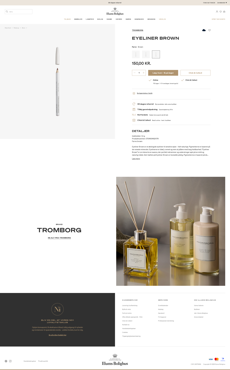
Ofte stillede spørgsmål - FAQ (132, 317)
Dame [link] (109, 19)
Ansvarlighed (198, 317)
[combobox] (18, 11)
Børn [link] (128, 19)
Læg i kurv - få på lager (163, 73)
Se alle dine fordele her (57, 335)
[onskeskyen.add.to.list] (204, 30)
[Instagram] (10, 361)
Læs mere (136, 158)
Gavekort (161, 313)
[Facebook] (6, 361)
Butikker (197, 309)
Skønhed (8, 28)
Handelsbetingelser (129, 328)
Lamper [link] (90, 19)
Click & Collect (195, 73)
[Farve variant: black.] (136, 54)
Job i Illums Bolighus (201, 313)
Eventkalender (163, 305)
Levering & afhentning (129, 305)
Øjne (24, 28)
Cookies (125, 332)
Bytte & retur (126, 309)
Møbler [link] (78, 19)
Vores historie (198, 305)
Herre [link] (119, 19)
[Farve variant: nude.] (146, 54)
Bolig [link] (100, 19)
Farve (137, 47)
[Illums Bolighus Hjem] (115, 11)
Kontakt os (125, 325)
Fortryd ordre (127, 313)
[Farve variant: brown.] (156, 54)
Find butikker (209, 3)
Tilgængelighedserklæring (131, 336)
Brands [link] (151, 19)
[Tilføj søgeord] (7, 12)
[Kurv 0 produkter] (224, 11)
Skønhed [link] (139, 19)
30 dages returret (114, 3)
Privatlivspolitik (43, 361)
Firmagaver (162, 317)
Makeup (17, 28)
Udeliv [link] (162, 19)
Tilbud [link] (67, 19)
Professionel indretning (166, 321)
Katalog (160, 309)
